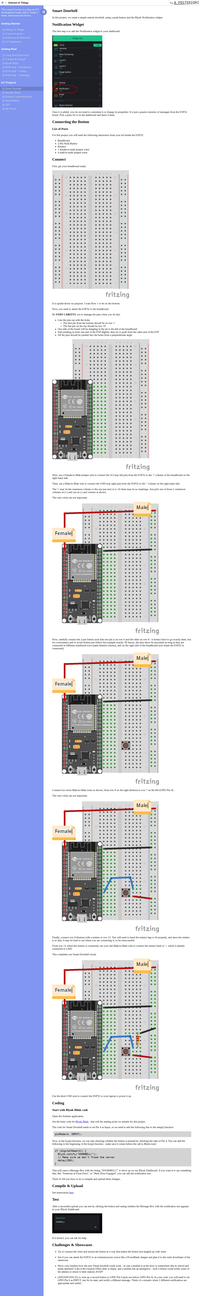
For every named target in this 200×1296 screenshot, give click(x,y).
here (71, 1192)
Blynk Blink (82, 1121)
